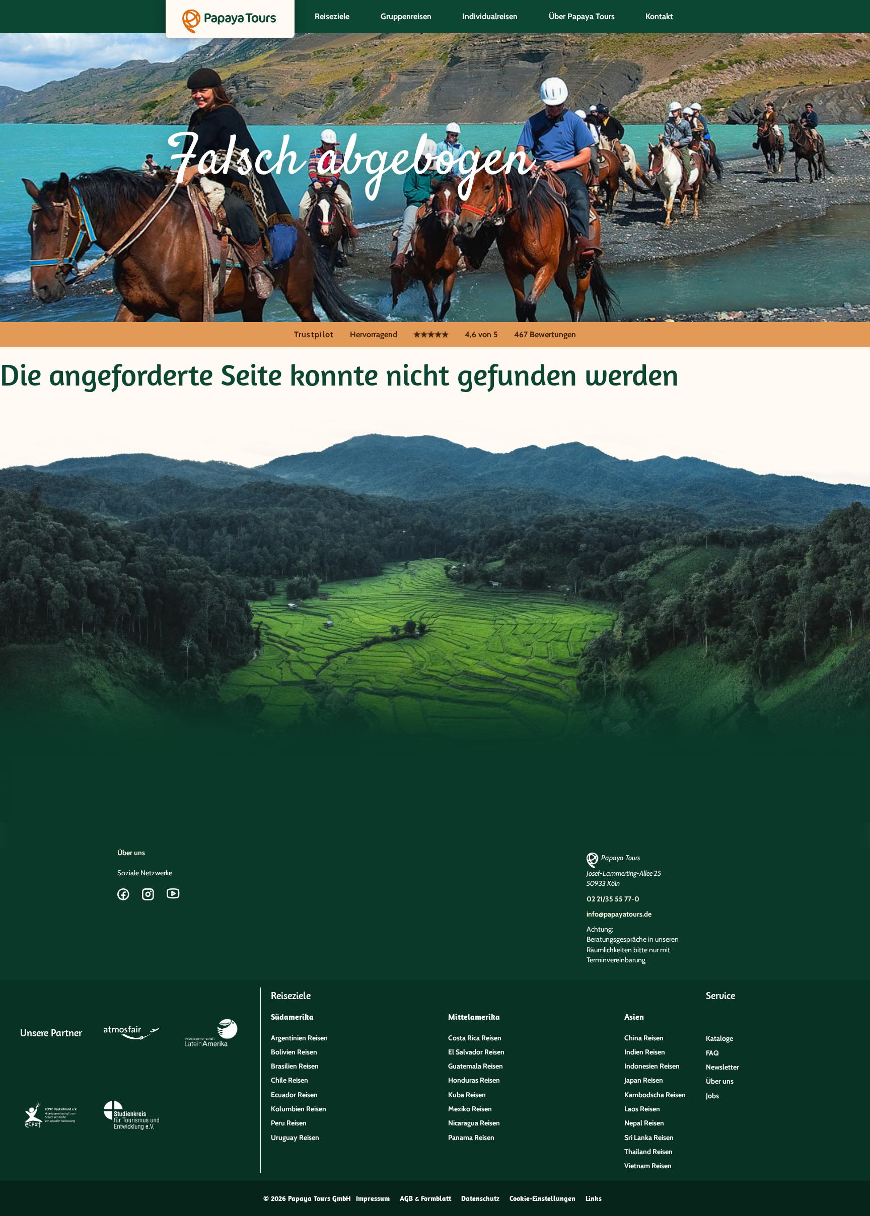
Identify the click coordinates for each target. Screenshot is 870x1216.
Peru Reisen (289, 1122)
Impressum (373, 1198)
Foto (4, 353)
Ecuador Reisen (294, 1094)
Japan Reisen (643, 1080)
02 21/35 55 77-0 (613, 898)
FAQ (712, 1052)
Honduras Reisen (474, 1080)
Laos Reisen (642, 1108)
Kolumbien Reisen (298, 1108)
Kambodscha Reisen (655, 1094)
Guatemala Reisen (475, 1066)
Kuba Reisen (467, 1094)
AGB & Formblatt (425, 1198)
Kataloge (719, 1038)
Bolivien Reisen (294, 1051)
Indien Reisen (644, 1051)
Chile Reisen (289, 1080)
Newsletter (722, 1067)
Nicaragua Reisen (474, 1122)
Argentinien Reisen (299, 1037)
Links (594, 1198)
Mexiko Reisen (470, 1108)
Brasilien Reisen (295, 1066)
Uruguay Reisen (295, 1137)
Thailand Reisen (648, 1151)
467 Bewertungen (545, 334)
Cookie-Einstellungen (542, 1198)
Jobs (712, 1095)
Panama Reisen (471, 1137)
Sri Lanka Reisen (649, 1137)
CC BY (57, 353)
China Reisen (644, 1037)
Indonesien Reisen (652, 1066)
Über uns (131, 852)
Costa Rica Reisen (474, 1037)
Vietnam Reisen (648, 1165)
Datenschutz (480, 1198)
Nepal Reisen (644, 1122)
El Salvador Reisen (476, 1051)
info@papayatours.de (619, 914)
